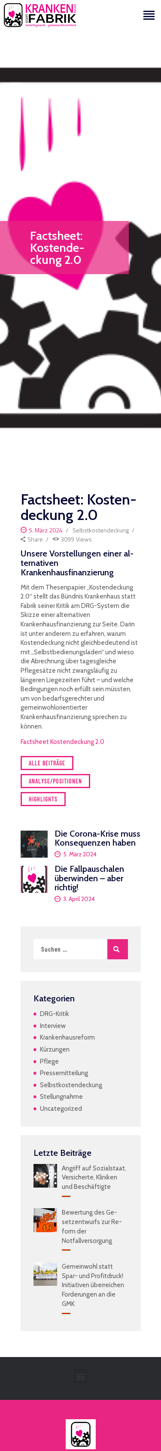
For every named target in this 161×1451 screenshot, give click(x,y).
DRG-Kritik (54, 1014)
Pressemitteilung (64, 1073)
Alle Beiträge (47, 763)
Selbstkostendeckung (101, 530)
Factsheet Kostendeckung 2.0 (62, 742)
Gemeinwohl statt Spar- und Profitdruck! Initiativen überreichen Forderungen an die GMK (93, 1285)
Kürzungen (55, 1049)
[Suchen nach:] (80, 949)
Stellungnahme (61, 1096)
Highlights (43, 799)
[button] (80, 1376)
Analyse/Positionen (55, 781)
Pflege (49, 1061)
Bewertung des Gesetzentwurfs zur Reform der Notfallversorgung (92, 1226)
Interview (53, 1026)
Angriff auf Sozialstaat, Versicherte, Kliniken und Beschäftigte (94, 1177)
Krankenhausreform (67, 1037)
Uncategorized (61, 1108)
